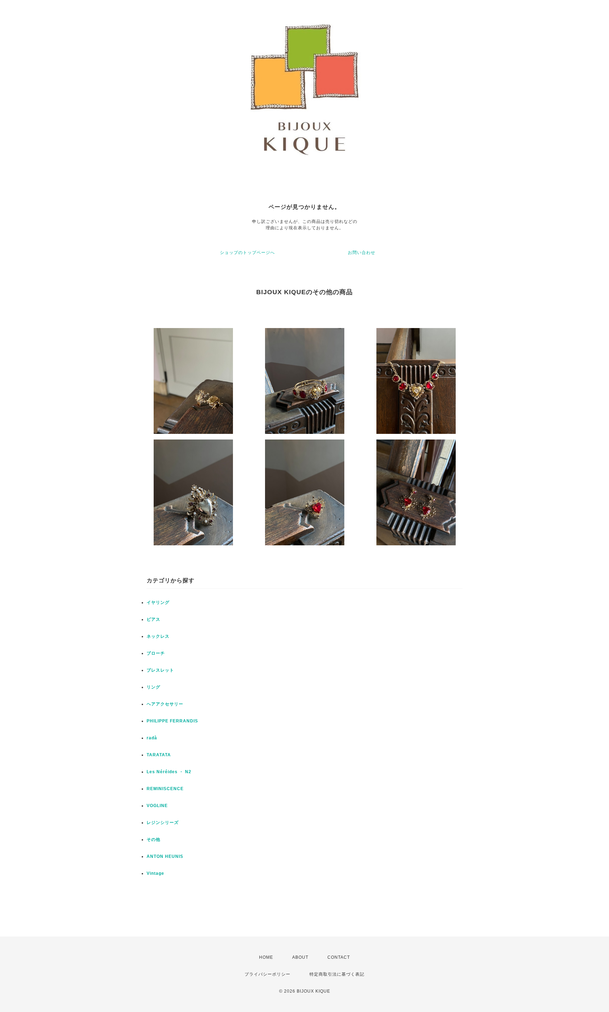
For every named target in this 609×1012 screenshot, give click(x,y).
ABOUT (300, 957)
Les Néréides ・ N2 (169, 771)
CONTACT (338, 957)
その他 (153, 839)
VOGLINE (157, 805)
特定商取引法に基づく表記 (336, 974)
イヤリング (158, 602)
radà (152, 737)
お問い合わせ (361, 252)
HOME (266, 957)
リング (153, 687)
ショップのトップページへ (247, 252)
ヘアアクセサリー (165, 704)
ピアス (153, 619)
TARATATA (159, 754)
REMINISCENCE (165, 788)
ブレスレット (160, 670)
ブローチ (156, 653)
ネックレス (158, 636)
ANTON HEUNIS (165, 856)
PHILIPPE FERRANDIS (172, 721)
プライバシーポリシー (267, 974)
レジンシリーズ (163, 822)
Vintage (155, 873)
